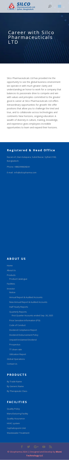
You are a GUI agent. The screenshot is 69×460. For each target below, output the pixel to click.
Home (10, 265)
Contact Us (12, 363)
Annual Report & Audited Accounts (26, 297)
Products (11, 275)
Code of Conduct (17, 325)
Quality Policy (13, 408)
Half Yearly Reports (18, 306)
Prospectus (14, 344)
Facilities (11, 283)
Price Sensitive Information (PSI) (24, 320)
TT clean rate (15, 349)
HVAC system (13, 423)
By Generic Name (15, 386)
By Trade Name (14, 381)
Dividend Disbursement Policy (23, 334)
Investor (11, 288)
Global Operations (16, 359)
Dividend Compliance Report (23, 330)
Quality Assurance (16, 418)
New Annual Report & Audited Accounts (28, 302)
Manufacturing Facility (17, 413)
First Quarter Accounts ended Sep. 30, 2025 (32, 315)
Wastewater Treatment (18, 432)
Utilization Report (17, 354)
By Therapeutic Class (17, 391)
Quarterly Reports (18, 311)
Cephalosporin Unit (16, 428)
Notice (12, 292)
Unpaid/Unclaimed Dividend (23, 339)
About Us (11, 270)
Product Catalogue (18, 278)
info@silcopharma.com (25, 172)
